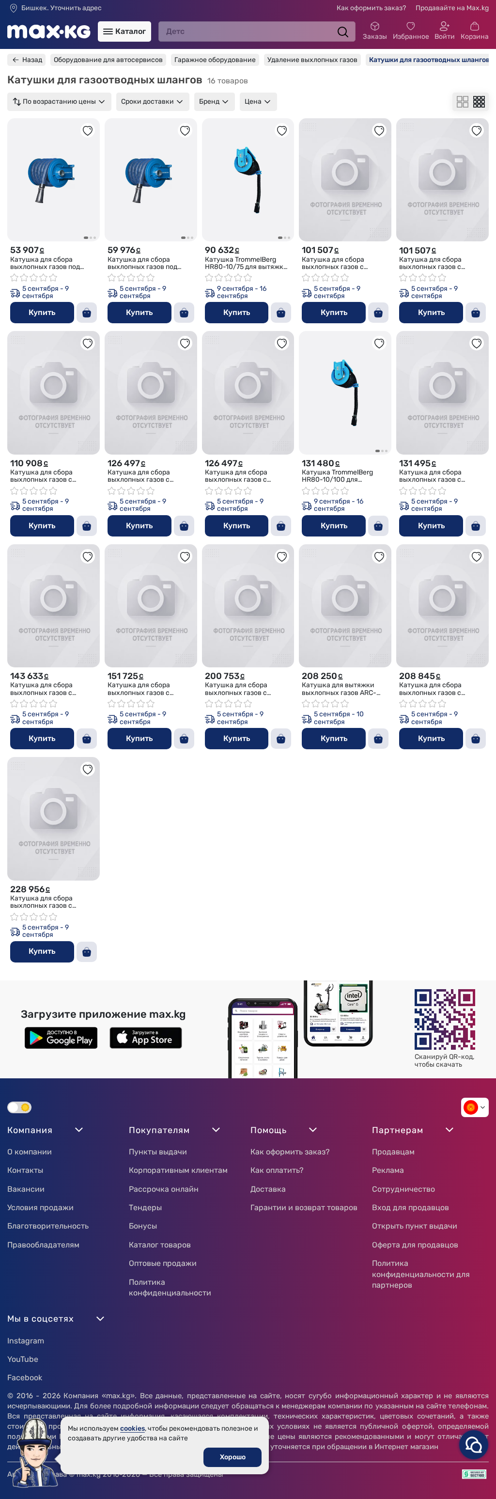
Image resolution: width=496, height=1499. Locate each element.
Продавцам (393, 1151)
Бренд (209, 101)
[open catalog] (108, 31)
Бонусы (143, 1226)
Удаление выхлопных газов (312, 60)
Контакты (25, 1170)
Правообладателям (43, 1244)
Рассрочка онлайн (164, 1189)
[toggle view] (462, 102)
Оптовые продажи (163, 1263)
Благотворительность (48, 1226)
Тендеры (145, 1207)
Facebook (24, 1377)
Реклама (388, 1170)
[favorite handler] (87, 130)
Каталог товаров (160, 1244)
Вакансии (26, 1189)
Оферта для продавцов (415, 1244)
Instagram (25, 1340)
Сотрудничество (403, 1189)
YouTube (22, 1359)
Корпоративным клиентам (178, 1170)
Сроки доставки (147, 101)
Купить (42, 312)
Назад (32, 60)
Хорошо (233, 1457)
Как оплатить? (277, 1170)
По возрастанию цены (59, 101)
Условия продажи (40, 1207)
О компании (29, 1151)
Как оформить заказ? (371, 8)
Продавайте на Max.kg (452, 8)
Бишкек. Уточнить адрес (61, 8)
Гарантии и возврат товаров (303, 1207)
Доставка (268, 1189)
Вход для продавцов (410, 1207)
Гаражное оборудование (215, 60)
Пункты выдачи (158, 1151)
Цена (253, 101)
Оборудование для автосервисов (108, 60)
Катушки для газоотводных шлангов (429, 60)
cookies (132, 1428)
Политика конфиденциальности (170, 1287)
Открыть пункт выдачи (414, 1226)
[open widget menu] (473, 1444)
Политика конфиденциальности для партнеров (421, 1274)
